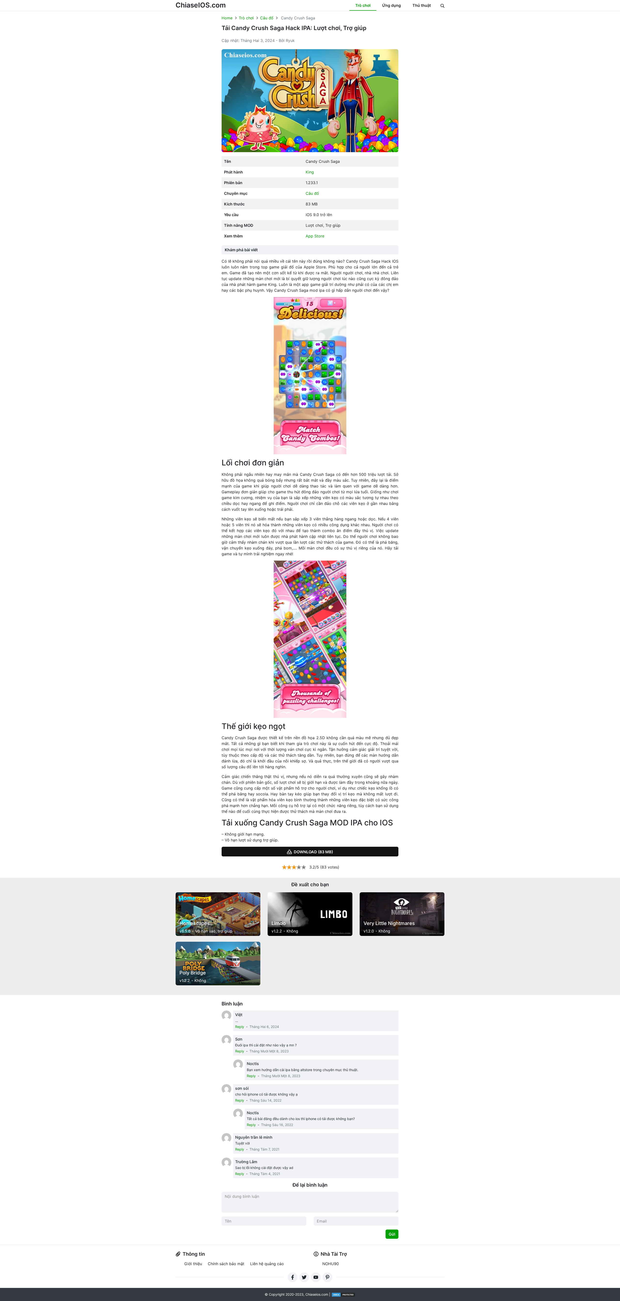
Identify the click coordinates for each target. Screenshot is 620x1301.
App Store (315, 236)
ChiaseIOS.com (201, 5)
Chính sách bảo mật (226, 1263)
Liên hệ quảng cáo (267, 1263)
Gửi (392, 1234)
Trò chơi (363, 5)
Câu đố (266, 18)
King (310, 172)
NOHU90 (330, 1263)
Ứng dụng (391, 5)
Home (227, 18)
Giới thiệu (193, 1263)
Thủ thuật (421, 5)
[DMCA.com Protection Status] (343, 1294)
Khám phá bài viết (241, 249)
